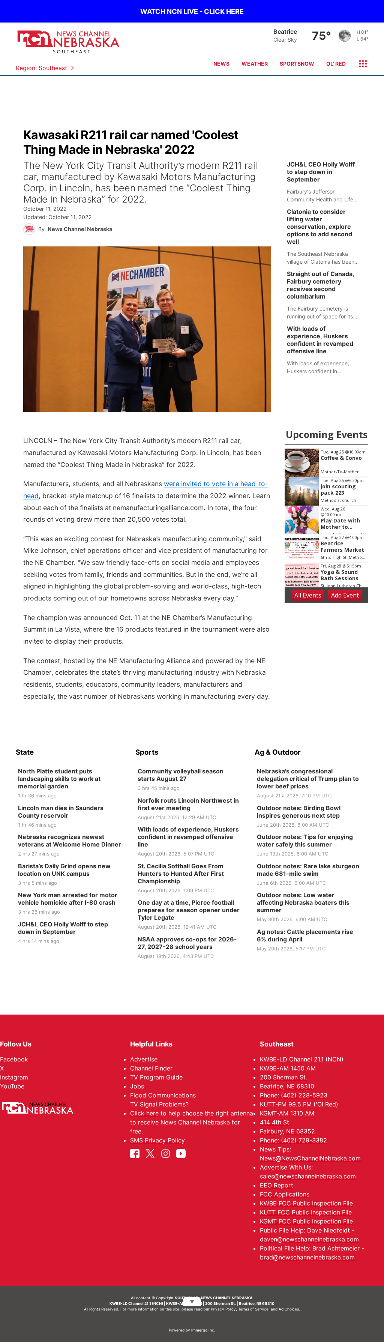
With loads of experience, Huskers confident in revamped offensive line (320, 340)
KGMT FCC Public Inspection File (306, 1221)
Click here (144, 1113)
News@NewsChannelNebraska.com (310, 1158)
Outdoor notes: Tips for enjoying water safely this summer (305, 840)
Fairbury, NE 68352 (287, 1131)
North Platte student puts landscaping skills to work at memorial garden (59, 778)
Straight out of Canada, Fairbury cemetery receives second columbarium (320, 285)
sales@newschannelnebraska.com (308, 1176)
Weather (255, 63)
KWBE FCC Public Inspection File (306, 1203)
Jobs (137, 1086)
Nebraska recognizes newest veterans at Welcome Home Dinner (69, 840)
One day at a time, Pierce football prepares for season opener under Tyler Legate (189, 910)
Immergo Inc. (203, 1330)
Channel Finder (151, 1068)
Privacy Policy (223, 1309)
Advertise (144, 1059)
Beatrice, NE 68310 (287, 1086)
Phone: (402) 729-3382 (293, 1140)
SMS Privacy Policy (157, 1140)
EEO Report (276, 1185)
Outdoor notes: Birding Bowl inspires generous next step (298, 811)
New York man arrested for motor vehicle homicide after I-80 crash (67, 898)
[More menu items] (360, 63)
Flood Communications (163, 1095)
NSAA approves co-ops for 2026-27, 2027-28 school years (187, 942)
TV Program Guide (156, 1077)
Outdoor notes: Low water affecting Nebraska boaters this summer (303, 902)
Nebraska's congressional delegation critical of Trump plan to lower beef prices (308, 778)
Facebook (14, 1059)
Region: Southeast (41, 68)
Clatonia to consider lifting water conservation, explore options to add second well (319, 226)
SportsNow (297, 63)
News (221, 63)
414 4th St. (275, 1122)
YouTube (12, 1086)
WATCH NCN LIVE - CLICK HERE (192, 11)
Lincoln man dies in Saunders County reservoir (61, 811)
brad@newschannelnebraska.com (307, 1257)
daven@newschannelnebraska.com (309, 1239)
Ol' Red (336, 63)
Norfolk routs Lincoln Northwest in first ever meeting (188, 804)
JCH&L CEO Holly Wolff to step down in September (321, 172)
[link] (326, 182)
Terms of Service (253, 1309)
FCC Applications (284, 1194)
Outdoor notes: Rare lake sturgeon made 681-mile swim (308, 869)
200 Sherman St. (283, 1077)
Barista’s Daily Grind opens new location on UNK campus (64, 869)
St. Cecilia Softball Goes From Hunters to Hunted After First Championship (181, 873)
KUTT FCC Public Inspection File (306, 1212)
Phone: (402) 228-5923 (293, 1095)
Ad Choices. (289, 1309)
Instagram (14, 1077)
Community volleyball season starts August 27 (181, 774)
